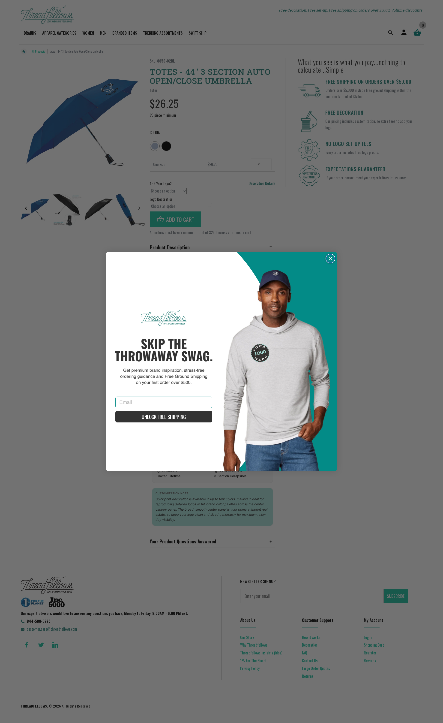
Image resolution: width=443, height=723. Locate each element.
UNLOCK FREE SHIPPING (164, 416)
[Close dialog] (330, 258)
